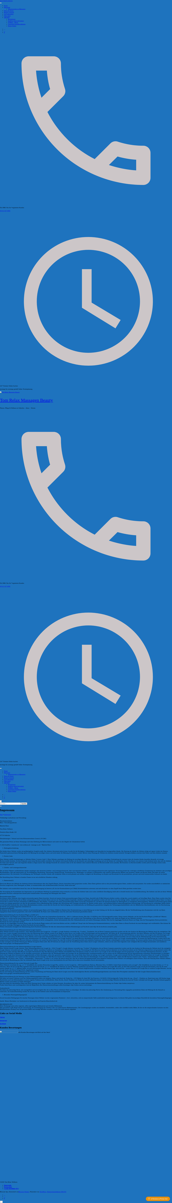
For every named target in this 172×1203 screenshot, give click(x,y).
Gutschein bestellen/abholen (16, 24)
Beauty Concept (9, 12)
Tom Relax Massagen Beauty (26, 400)
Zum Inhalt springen (6, 1)
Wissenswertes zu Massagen (16, 9)
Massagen (7, 7)
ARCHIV (7, 17)
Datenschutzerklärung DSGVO (56, 1192)
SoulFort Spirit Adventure (16, 21)
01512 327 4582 (5, 211)
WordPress (43, 1192)
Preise (6, 5)
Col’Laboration (8, 14)
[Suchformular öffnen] (1, 801)
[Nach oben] (1, 1202)
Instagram (3, 1020)
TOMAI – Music (13, 22)
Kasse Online (12, 26)
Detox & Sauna (9, 11)
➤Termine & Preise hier (159, 1199)
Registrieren (11, 19)
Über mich (7, 16)
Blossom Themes (24, 1192)
